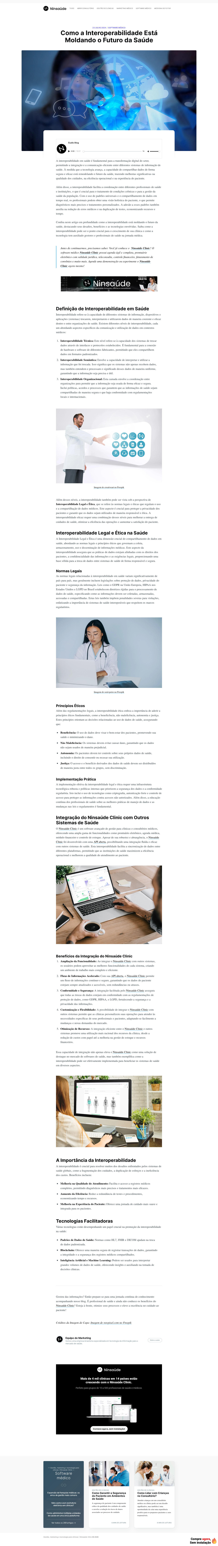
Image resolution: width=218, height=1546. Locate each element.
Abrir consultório (85, 8)
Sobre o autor (155, 1340)
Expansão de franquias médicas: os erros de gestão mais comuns (63, 1493)
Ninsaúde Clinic (68, 828)
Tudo (72, 8)
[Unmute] (148, 151)
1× (143, 151)
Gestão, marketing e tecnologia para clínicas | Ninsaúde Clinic (67, 1537)
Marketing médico (125, 8)
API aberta (100, 842)
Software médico (143, 8)
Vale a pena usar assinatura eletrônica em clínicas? (63, 1504)
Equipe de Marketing (78, 1338)
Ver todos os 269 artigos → (63, 1523)
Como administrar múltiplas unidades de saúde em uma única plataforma (64, 1514)
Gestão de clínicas (105, 8)
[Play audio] (69, 151)
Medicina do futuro (163, 8)
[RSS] (173, 7)
